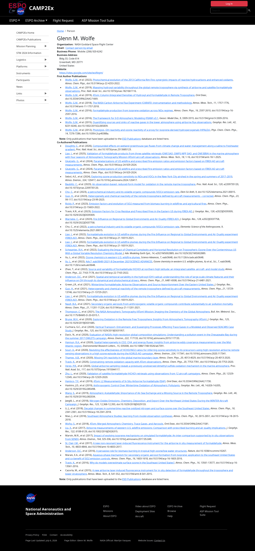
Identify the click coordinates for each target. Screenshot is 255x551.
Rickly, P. (69, 203)
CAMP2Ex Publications (28, 39)
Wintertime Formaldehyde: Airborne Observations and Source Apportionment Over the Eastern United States (152, 284)
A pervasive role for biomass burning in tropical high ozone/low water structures (141, 450)
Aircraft (139, 516)
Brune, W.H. (71, 319)
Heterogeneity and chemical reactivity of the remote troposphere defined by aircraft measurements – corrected (150, 196)
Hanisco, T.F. (72, 381)
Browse (171, 511)
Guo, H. (69, 196)
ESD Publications (131, 138)
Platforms (21, 67)
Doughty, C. (71, 145)
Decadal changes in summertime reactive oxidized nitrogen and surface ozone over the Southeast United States (146, 408)
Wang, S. (70, 393)
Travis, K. (70, 361)
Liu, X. (68, 427)
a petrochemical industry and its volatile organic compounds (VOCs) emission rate (133, 191)
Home (60, 31)
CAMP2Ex (41, 8)
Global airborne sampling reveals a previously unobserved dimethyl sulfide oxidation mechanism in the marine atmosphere (160, 366)
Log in (229, 3)
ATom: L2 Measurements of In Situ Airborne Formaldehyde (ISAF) (130, 381)
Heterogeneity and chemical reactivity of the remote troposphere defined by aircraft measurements (144, 288)
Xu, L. (68, 261)
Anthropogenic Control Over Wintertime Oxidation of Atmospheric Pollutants (136, 385)
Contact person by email (79, 48)
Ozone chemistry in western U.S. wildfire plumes (113, 257)
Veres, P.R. (71, 366)
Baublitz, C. (71, 184)
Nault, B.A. (71, 304)
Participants (23, 80)
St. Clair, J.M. (71, 443)
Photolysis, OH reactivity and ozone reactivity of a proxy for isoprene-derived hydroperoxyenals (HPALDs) (151, 130)
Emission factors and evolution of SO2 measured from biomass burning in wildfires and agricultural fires (147, 203)
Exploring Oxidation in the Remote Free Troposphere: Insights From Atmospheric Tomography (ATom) (150, 319)
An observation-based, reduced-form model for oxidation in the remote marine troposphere (143, 184)
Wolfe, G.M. (71, 79)
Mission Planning (26, 47)
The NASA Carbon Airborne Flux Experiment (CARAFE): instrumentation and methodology (142, 102)
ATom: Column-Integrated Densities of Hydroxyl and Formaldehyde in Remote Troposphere (143, 95)
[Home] (18, 8)
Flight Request (63, 20)
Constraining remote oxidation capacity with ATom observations (125, 361)
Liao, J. (68, 153)
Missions (108, 511)
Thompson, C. (73, 311)
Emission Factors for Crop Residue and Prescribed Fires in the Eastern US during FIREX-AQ (142, 211)
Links (19, 94)
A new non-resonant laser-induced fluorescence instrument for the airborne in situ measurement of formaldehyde (157, 443)
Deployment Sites (145, 511)
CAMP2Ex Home (25, 32)
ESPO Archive (34, 21)
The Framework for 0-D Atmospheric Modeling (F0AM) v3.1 (125, 118)
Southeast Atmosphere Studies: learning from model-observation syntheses (129, 416)
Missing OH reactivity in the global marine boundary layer (126, 357)
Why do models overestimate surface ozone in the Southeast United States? (132, 462)
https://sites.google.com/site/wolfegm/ (81, 72)
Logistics (21, 60)
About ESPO (110, 516)
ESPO (12, 21)
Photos (20, 101)
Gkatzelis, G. (72, 161)
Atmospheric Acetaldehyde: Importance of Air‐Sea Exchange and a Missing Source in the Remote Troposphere (151, 393)
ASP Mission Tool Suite (98, 20)
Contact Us (159, 540)
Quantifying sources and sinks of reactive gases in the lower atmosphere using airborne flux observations (152, 122)
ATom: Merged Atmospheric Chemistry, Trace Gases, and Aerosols (126, 423)
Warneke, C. (72, 219)
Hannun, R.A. (72, 342)
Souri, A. (69, 350)
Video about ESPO (145, 506)
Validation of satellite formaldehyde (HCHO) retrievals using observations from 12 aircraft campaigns (143, 373)
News (19, 86)
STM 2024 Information (28, 53)
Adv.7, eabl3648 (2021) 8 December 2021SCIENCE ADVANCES (119, 261)
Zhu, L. (68, 373)
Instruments (23, 73)
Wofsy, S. (70, 423)
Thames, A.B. (72, 357)
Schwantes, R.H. (74, 249)
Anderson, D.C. (73, 276)
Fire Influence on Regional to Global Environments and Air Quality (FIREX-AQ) (136, 219)
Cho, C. (69, 191)
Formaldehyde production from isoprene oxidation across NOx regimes (133, 110)
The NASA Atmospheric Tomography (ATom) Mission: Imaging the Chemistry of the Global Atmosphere (152, 311)
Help (170, 516)
